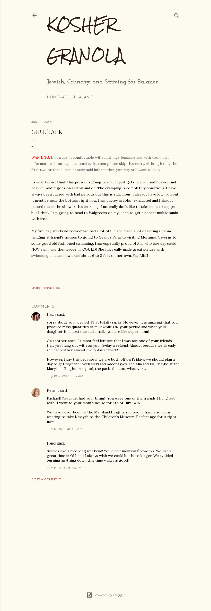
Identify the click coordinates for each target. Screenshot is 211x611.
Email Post (52, 288)
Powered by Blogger (109, 595)
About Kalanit (77, 97)
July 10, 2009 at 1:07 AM (65, 376)
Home (53, 97)
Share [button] (35, 288)
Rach (51, 314)
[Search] (176, 14)
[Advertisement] (105, 530)
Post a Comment (46, 479)
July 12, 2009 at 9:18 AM (64, 429)
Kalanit (53, 390)
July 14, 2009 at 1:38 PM (65, 468)
